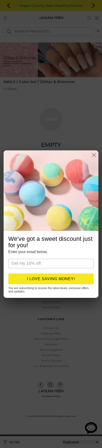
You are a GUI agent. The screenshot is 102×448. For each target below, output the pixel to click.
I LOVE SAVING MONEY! (51, 279)
